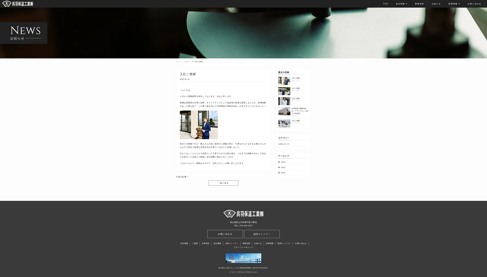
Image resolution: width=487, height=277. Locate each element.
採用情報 (270, 243)
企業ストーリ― (232, 243)
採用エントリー (284, 243)
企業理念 (206, 243)
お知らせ (282, 144)
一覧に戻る (223, 183)
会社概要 (217, 243)
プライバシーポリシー (243, 247)
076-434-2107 (246, 226)
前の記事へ (183, 177)
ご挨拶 (195, 243)
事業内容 (246, 243)
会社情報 (184, 243)
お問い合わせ (301, 243)
